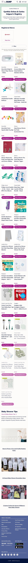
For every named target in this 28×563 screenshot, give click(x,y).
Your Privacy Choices (19, 520)
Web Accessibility (19, 524)
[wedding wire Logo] (8, 545)
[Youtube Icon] (14, 555)
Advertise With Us (5, 528)
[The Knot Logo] (3, 543)
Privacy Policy (4, 530)
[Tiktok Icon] (5, 555)
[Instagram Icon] (8, 555)
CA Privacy (17, 522)
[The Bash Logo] (10, 543)
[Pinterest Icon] (11, 555)
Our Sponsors (18, 526)
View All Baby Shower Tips (8, 414)
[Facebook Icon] (2, 555)
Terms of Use (4, 536)
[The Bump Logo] (8, 2)
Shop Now (7, 40)
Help (2, 524)
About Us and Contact (6, 522)
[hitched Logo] (2, 545)
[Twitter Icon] (17, 555)
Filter (14, 46)
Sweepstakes (4, 526)
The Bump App (4, 520)
